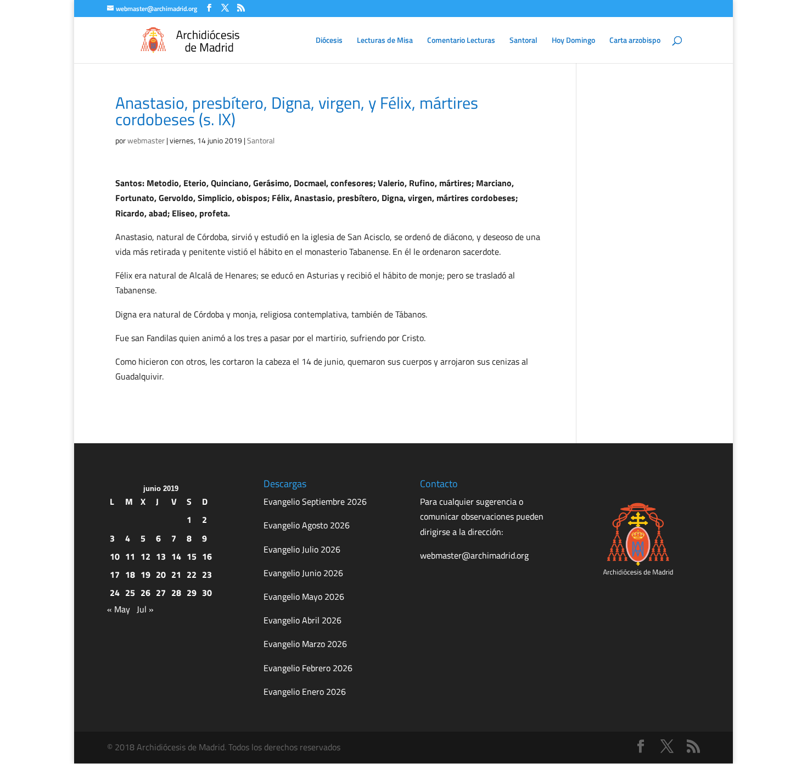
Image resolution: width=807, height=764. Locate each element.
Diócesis (329, 41)
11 (130, 556)
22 (192, 574)
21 (176, 574)
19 (145, 574)
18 (130, 574)
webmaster (146, 140)
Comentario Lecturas (461, 41)
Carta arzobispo (634, 41)
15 (192, 556)
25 (130, 592)
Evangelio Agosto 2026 (307, 525)
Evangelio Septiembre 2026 (315, 501)
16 (207, 556)
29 (192, 592)
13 (161, 556)
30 (207, 592)
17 (115, 574)
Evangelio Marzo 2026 (305, 643)
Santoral (523, 41)
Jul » (145, 609)
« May (118, 609)
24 (115, 592)
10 (115, 556)
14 (176, 556)
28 (176, 592)
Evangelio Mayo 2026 (304, 596)
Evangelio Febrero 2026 (308, 667)
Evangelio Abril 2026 (302, 620)
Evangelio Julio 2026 (302, 549)
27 (161, 592)
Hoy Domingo (573, 41)
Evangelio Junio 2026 (303, 572)
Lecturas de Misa (385, 41)
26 (145, 592)
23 (207, 574)
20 (161, 574)
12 (145, 556)
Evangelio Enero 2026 (305, 691)
